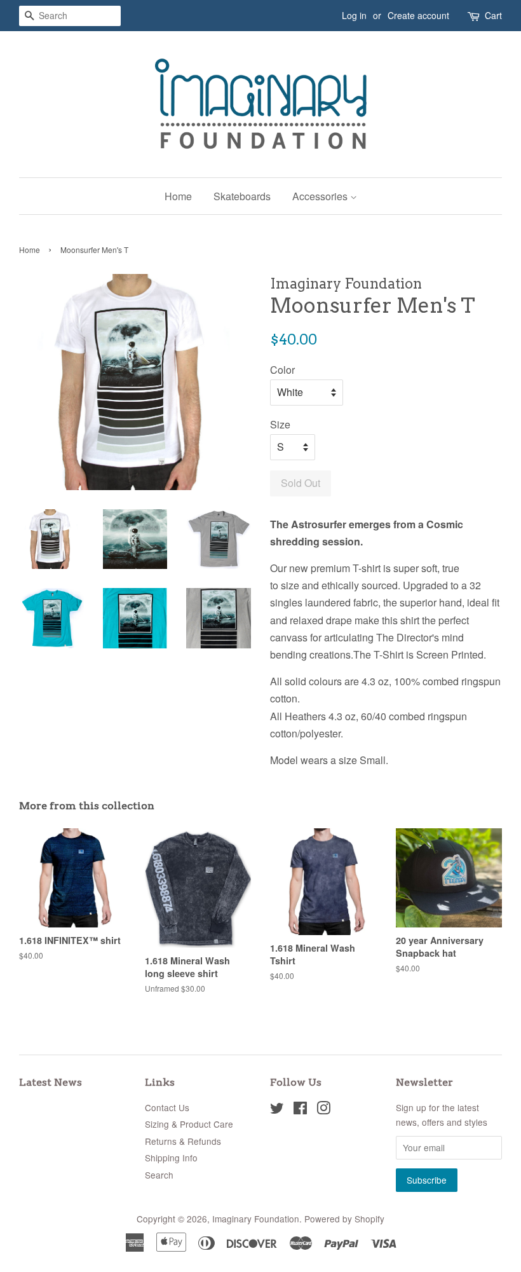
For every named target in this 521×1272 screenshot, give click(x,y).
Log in (354, 15)
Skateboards (242, 196)
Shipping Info (171, 1157)
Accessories (321, 196)
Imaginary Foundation (255, 1218)
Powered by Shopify (344, 1218)
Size (280, 424)
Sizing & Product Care (189, 1124)
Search (159, 1174)
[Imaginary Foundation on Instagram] (323, 1110)
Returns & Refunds (183, 1141)
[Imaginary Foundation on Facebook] (300, 1110)
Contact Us (167, 1107)
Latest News (50, 1082)
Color (282, 369)
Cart (493, 15)
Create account (418, 15)
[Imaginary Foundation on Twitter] (277, 1110)
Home (178, 196)
